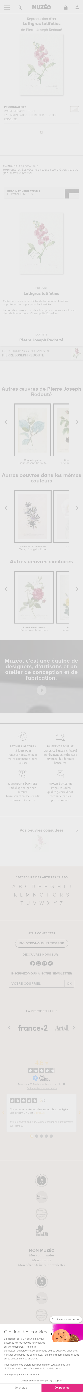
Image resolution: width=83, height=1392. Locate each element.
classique (62, 301)
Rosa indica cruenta (34, 629)
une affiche (31, 301)
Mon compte (41, 1260)
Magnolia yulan (33, 462)
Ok (69, 983)
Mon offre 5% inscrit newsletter (41, 1265)
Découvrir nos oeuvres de (26, 353)
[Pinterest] (44, 965)
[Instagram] (39, 965)
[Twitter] (50, 965)
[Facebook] (33, 965)
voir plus (39, 1112)
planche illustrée (40, 304)
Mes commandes (41, 1255)
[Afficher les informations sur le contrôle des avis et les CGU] (64, 1083)
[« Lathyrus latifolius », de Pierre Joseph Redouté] (40, 843)
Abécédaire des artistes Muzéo (42, 877)
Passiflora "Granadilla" (33, 548)
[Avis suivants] (80, 1113)
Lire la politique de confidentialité (21, 1374)
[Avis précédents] (3, 1113)
